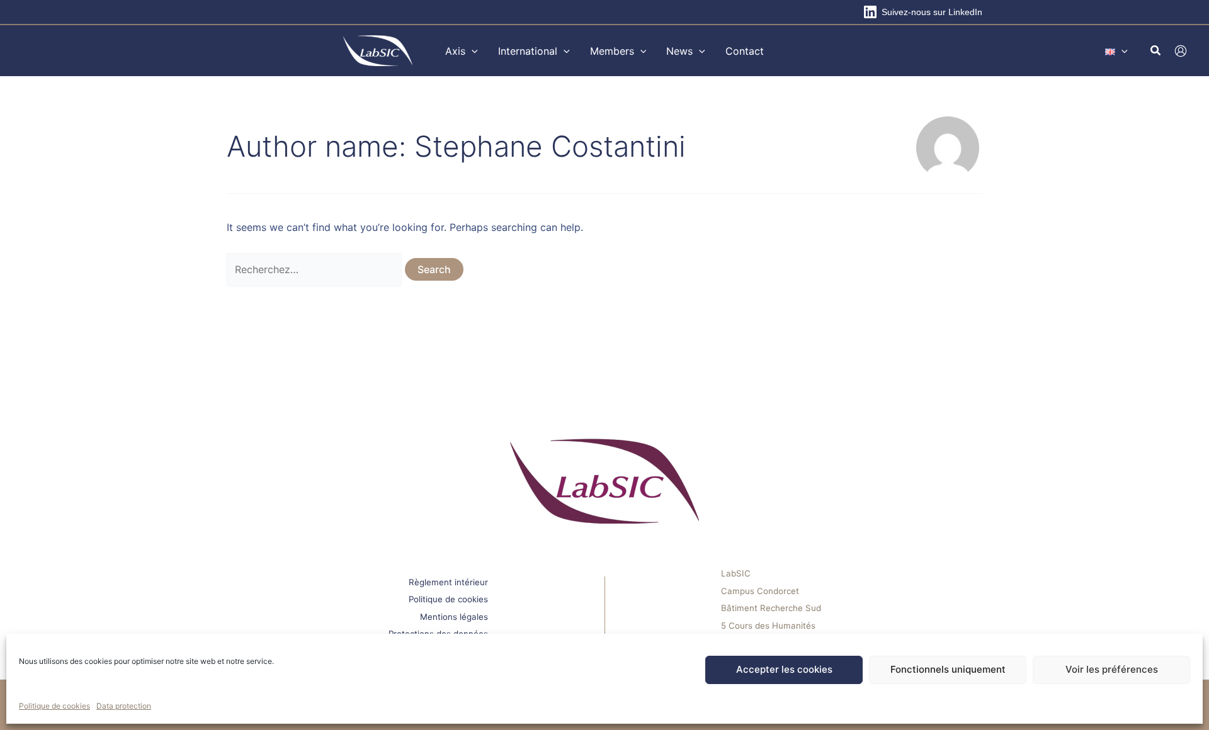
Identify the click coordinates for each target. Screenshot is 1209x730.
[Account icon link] (1180, 51)
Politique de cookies (54, 705)
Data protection (123, 705)
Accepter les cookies (784, 669)
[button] (471, 51)
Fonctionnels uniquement (948, 669)
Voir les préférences (1111, 669)
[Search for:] (316, 269)
